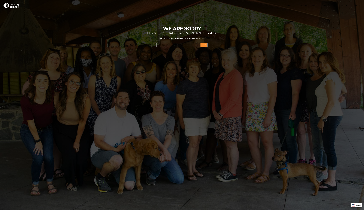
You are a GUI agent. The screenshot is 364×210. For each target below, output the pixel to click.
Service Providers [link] (329, 5)
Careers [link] (354, 5)
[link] (11, 5)
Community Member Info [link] (309, 5)
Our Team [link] (344, 5)
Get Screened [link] (291, 5)
